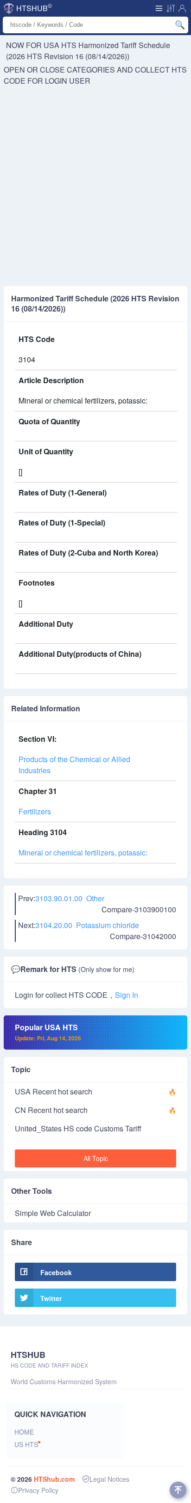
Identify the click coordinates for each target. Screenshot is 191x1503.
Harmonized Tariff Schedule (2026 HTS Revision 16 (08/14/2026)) (88, 50)
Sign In (126, 995)
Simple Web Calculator (53, 1213)
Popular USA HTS (48, 1032)
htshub (34, 7)
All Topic (95, 1158)
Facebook (56, 1272)
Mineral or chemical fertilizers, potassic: (83, 852)
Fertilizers (35, 811)
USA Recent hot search (53, 1091)
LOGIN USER (67, 80)
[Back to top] (178, 1490)
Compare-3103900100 (139, 909)
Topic (21, 1069)
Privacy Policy (38, 1490)
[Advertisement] (95, 186)
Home (24, 1431)
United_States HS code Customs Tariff (78, 1128)
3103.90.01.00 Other (69, 898)
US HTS (26, 1444)
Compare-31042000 (143, 936)
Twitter (51, 1298)
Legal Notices (109, 1479)
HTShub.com (54, 1479)
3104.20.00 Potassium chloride (87, 925)
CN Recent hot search (51, 1110)
